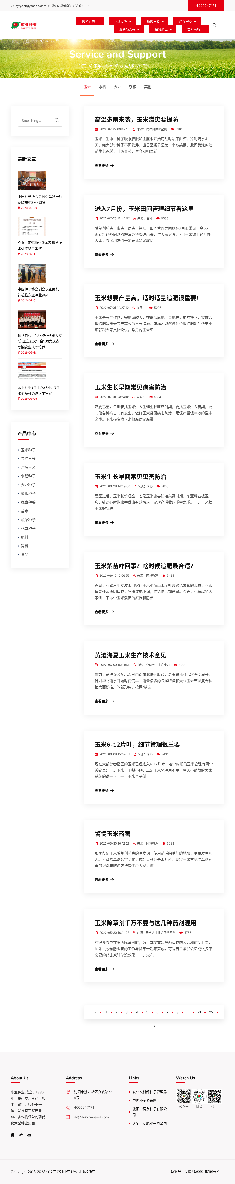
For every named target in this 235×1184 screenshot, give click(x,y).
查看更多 (102, 165)
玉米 (146, 66)
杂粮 (132, 86)
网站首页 (88, 21)
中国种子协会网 (144, 1100)
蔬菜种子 (28, 519)
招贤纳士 (161, 29)
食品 (24, 554)
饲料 (24, 546)
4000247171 (206, 5)
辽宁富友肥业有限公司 (149, 1123)
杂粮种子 (28, 493)
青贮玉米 (28, 458)
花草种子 (28, 528)
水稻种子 (28, 476)
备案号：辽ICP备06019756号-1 (195, 1171)
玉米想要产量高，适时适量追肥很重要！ (148, 298)
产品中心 (185, 21)
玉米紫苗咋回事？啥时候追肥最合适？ (145, 566)
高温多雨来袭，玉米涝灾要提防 (136, 120)
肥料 (24, 537)
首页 (82, 66)
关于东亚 (121, 21)
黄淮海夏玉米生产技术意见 (130, 655)
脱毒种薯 (28, 502)
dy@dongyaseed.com (30, 6)
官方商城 (193, 29)
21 (199, 1012)
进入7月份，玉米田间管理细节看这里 (144, 209)
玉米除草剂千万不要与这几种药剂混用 (145, 923)
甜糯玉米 (28, 467)
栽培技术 (127, 66)
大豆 (117, 86)
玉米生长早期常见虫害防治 (130, 477)
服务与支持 (127, 29)
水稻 (102, 86)
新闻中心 (153, 21)
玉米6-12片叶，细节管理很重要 (137, 745)
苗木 (24, 511)
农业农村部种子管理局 (149, 1092)
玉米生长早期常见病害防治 (130, 388)
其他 (147, 86)
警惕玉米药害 (113, 834)
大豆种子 (28, 485)
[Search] (56, 120)
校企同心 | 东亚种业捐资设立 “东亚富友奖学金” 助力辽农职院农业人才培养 (40, 341)
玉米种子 (28, 450)
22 (211, 1012)
